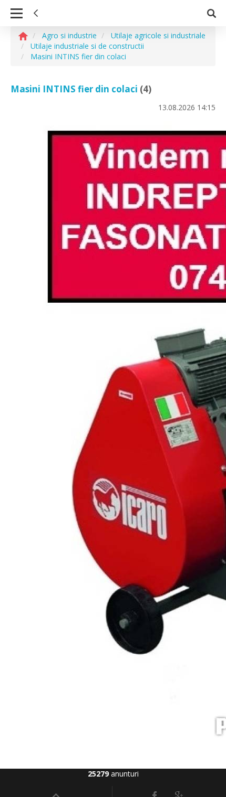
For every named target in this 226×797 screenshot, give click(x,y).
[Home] (23, 35)
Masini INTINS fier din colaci (74, 89)
